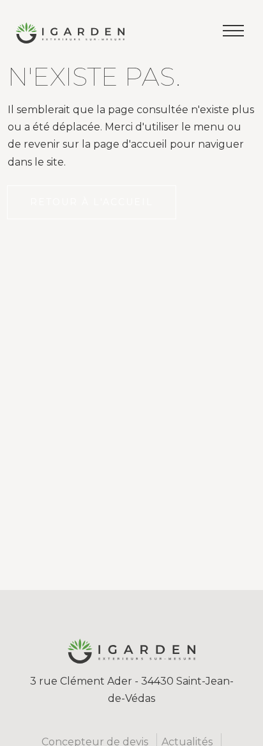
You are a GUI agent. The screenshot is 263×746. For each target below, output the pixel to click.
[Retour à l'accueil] (70, 37)
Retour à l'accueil (91, 202)
